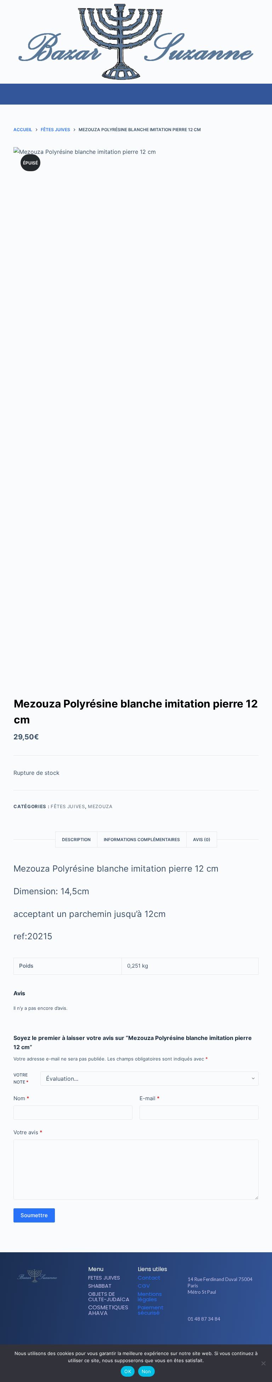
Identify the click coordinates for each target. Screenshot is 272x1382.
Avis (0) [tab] (201, 839)
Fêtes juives (68, 806)
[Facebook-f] (210, 1339)
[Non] (263, 1363)
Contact (149, 1277)
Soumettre (34, 1215)
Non (146, 1371)
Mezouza (100, 806)
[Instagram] (222, 1339)
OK (127, 1371)
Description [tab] (76, 839)
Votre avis (27, 1132)
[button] (266, 90)
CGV (144, 1285)
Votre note (20, 1078)
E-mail (150, 1098)
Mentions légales (150, 1296)
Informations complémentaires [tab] (142, 839)
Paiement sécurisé (151, 1310)
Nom (21, 1098)
